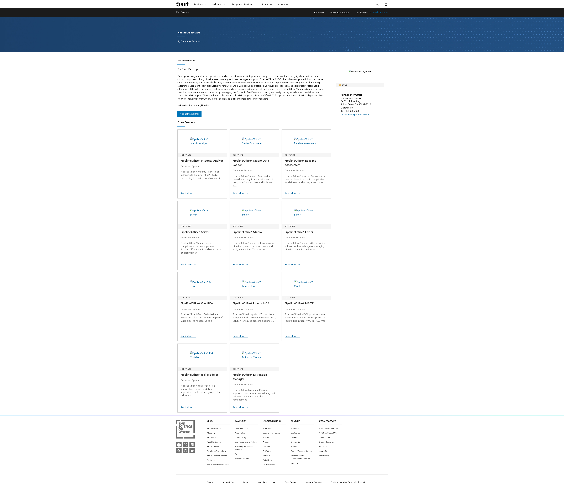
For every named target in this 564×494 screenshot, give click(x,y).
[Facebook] (179, 444)
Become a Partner (339, 13)
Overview (319, 13)
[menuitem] (218, 428)
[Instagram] (185, 450)
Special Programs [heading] (327, 421)
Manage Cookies (314, 482)
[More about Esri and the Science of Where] (185, 430)
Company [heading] (295, 421)
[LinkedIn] (192, 444)
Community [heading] (240, 421)
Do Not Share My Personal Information (349, 482)
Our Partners (362, 13)
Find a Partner (380, 12)
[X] (185, 444)
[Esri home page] (182, 4)
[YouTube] (192, 450)
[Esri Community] (179, 450)
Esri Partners (182, 12)
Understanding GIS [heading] (272, 421)
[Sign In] (386, 4)
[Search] (377, 4)
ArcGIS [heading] (210, 421)
